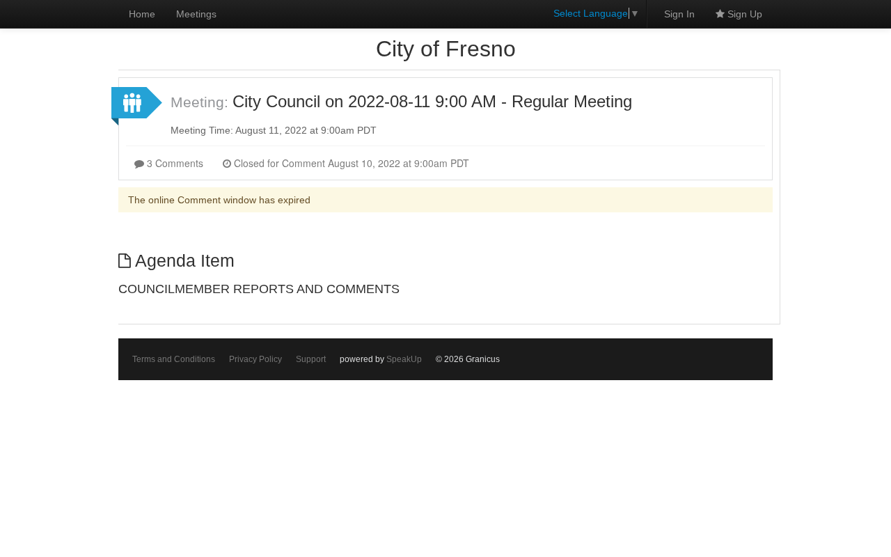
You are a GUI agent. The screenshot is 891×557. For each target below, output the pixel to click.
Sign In (679, 13)
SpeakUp (404, 359)
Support (311, 359)
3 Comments (173, 163)
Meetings (196, 13)
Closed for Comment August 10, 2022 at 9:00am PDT (350, 163)
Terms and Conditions (173, 359)
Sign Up (743, 13)
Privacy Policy (255, 359)
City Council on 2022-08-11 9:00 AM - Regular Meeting (432, 101)
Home (142, 13)
